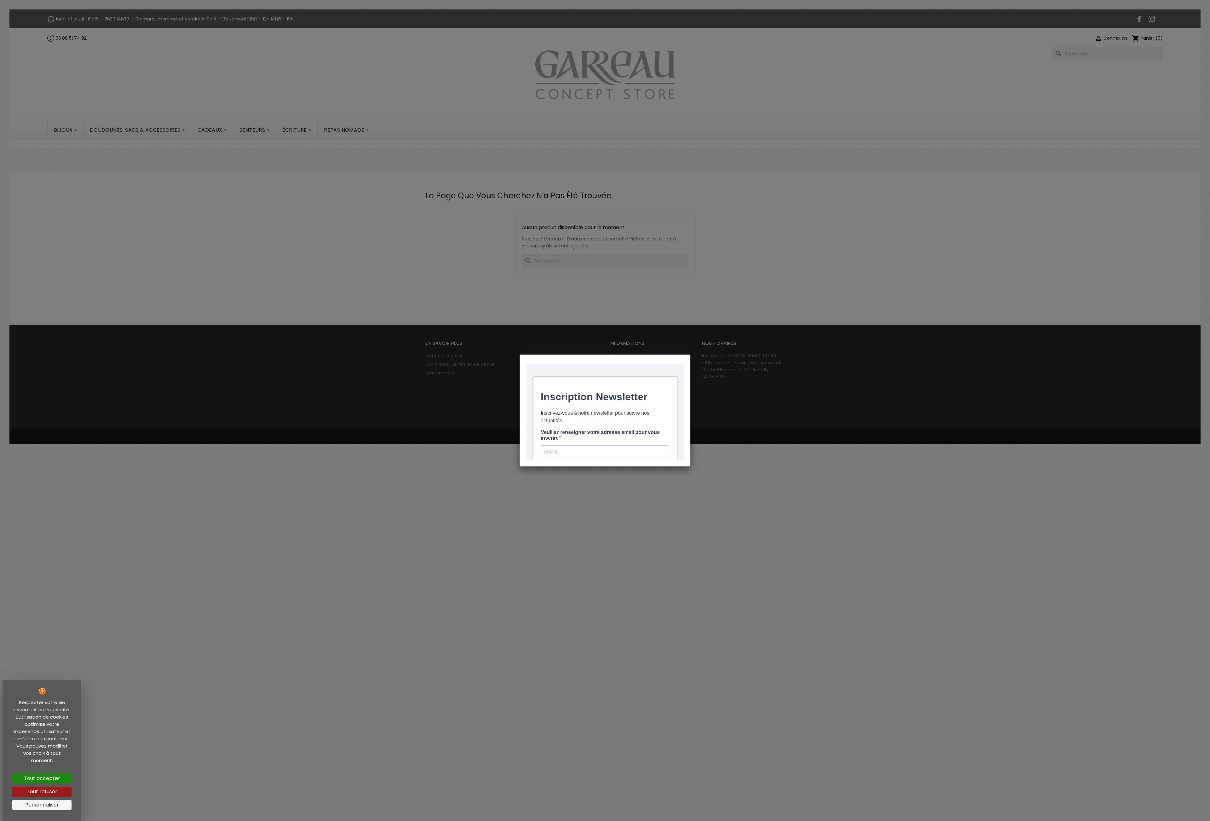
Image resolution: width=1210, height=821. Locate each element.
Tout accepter (42, 778)
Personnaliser (42, 804)
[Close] (690, 354)
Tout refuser (42, 791)
